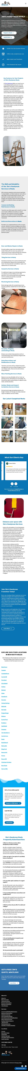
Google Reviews (19, 489)
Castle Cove (4, 736)
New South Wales (5, 1033)
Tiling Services (4, 1022)
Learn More (7, 628)
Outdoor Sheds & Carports (7, 1021)
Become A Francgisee (6, 1002)
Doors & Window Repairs (6, 1016)
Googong (3, 729)
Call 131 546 (7, 37)
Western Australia (5, 1036)
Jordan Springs (5, 703)
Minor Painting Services (6, 1019)
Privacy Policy (18, 1062)
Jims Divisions (4, 1006)
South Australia (5, 1039)
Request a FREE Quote (12, 803)
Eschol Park (4, 719)
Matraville (4, 746)
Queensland (4, 1034)
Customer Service (5, 1001)
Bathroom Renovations (6, 1013)
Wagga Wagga (5, 713)
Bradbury (3, 723)
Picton (3, 755)
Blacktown (4, 667)
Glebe (2, 693)
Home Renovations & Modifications (9, 1018)
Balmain (3, 690)
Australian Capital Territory (7, 1037)
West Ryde (4, 765)
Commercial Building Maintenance (9, 1011)
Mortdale (3, 709)
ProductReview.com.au (14, 490)
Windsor (3, 716)
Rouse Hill (4, 759)
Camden (3, 670)
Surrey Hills (4, 769)
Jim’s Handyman (9, 83)
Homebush (4, 696)
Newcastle (4, 752)
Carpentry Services (5, 1014)
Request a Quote (8, 33)
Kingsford (4, 749)
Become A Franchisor (6, 1004)
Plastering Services (5, 1024)
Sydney (3, 686)
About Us (3, 998)
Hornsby (3, 700)
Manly (3, 739)
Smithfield (4, 726)
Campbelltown (5, 673)
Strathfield (4, 683)
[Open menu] (26, 3)
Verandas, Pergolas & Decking (8, 1025)
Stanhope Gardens (6, 762)
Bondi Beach (4, 742)
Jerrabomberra (5, 732)
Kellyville (3, 706)
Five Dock (4, 680)
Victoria (3, 1031)
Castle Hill (4, 677)
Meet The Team (5, 999)
